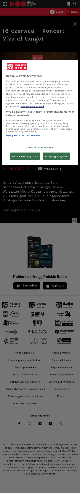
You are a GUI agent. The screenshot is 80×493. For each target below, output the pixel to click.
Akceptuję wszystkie (56, 156)
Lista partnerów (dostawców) (23, 135)
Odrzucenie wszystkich (25, 156)
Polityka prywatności (32, 106)
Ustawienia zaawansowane (40, 147)
